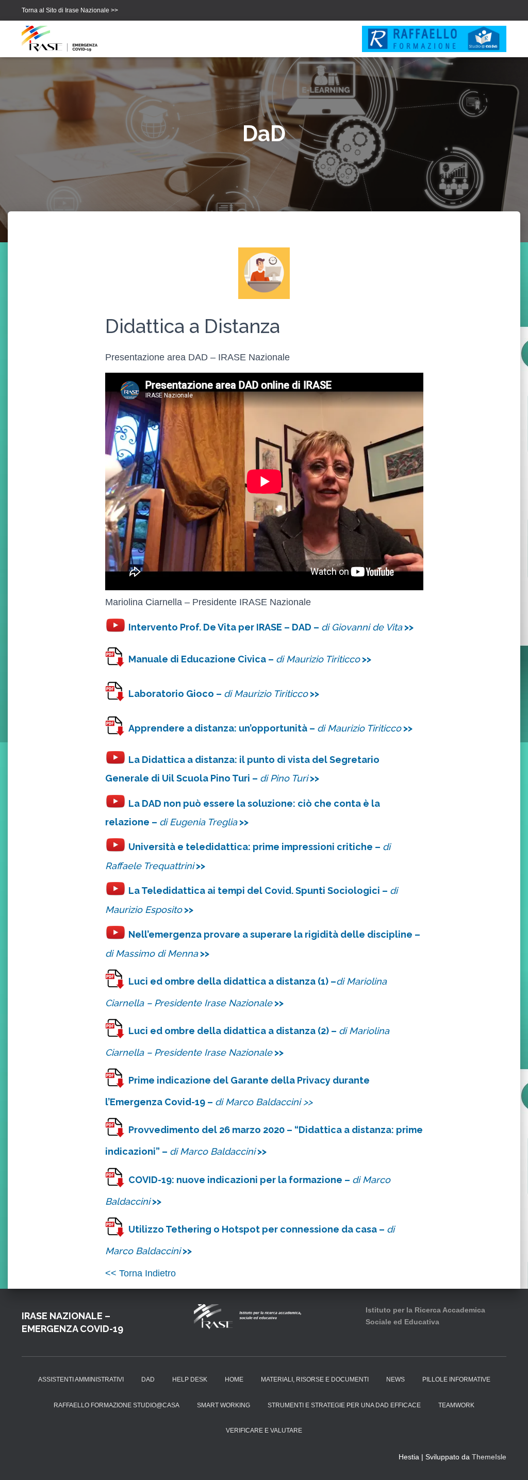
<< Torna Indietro (140, 1273)
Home (234, 1379)
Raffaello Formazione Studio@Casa (116, 1405)
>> (278, 1002)
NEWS (395, 1379)
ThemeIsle (489, 1457)
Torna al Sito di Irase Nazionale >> (70, 10)
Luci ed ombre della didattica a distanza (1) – (232, 981)
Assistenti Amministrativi (81, 1379)
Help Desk (189, 1379)
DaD (148, 1379)
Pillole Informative (456, 1379)
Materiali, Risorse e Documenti (315, 1379)
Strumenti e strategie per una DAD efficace (344, 1405)
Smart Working (223, 1405)
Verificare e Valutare (264, 1430)
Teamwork (456, 1405)
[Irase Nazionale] (62, 39)
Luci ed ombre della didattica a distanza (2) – (233, 1030)
